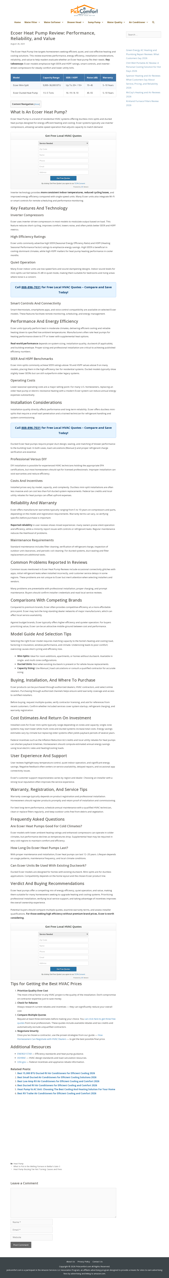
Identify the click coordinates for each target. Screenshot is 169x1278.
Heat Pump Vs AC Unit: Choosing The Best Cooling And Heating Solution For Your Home (66, 1089)
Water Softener (52, 22)
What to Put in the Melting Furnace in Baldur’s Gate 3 (36, 1166)
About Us (70, 1261)
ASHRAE (21, 1057)
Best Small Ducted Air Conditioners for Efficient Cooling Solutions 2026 (56, 1077)
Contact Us (98, 1261)
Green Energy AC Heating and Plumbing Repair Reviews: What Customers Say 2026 (142, 54)
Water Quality (114, 22)
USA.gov (21, 1061)
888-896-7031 (31, 287)
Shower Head (74, 22)
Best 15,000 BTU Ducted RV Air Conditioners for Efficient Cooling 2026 (56, 1073)
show (36, 104)
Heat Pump (18, 1163)
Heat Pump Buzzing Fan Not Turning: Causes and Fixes (37, 1169)
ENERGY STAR (24, 1053)
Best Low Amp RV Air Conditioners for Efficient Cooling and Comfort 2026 (58, 1081)
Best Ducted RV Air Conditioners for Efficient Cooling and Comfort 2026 (57, 1085)
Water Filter (30, 22)
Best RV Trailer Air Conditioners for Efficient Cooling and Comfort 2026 (56, 1093)
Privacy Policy (84, 1261)
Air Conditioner (137, 22)
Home (17, 22)
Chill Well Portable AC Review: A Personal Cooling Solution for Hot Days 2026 (143, 66)
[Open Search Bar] (153, 22)
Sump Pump (94, 22)
